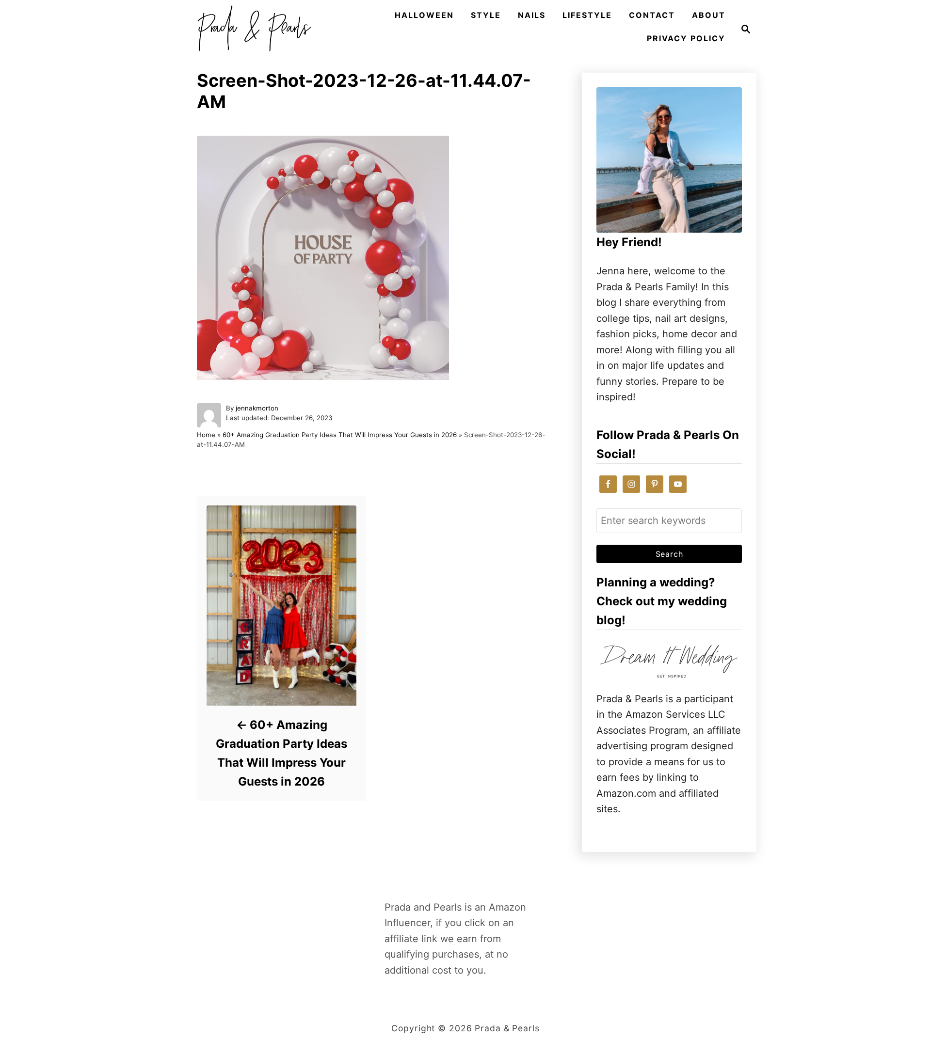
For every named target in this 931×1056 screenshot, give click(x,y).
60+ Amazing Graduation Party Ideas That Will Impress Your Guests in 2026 (340, 435)
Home (206, 435)
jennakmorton (257, 408)
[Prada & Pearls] (251, 29)
